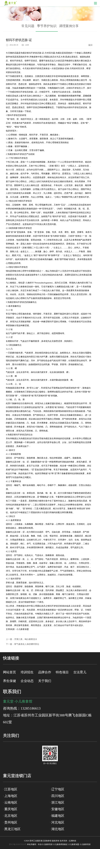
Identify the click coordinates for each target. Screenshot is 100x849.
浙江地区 (57, 802)
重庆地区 (10, 809)
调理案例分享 (69, 26)
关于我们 (44, 681)
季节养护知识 (47, 26)
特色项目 (62, 672)
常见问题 (27, 26)
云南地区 (10, 802)
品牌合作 (44, 672)
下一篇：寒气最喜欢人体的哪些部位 (22, 644)
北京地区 (10, 815)
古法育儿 (79, 672)
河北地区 (57, 822)
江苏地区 (10, 789)
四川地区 (57, 796)
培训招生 (27, 672)
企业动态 (27, 681)
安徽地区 (57, 809)
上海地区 (10, 796)
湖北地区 (57, 829)
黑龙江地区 (12, 829)
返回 (90, 45)
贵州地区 (10, 822)
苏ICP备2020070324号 (17, 844)
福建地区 (57, 815)
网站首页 (9, 672)
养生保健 (9, 681)
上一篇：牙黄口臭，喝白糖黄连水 (21, 639)
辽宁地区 (57, 789)
